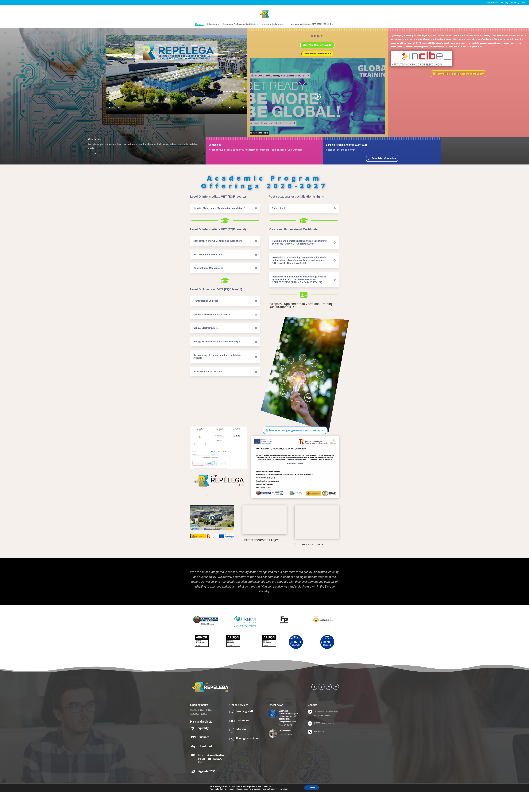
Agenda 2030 (206, 771)
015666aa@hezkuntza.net (324, 723)
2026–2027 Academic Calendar (317, 45)
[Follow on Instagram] (322, 687)
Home (198, 24)
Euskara (204, 737)
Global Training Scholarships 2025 (317, 53)
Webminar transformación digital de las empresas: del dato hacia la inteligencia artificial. (288, 716)
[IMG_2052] (317, 522)
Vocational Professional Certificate (239, 24)
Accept (311, 788)
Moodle (241, 729)
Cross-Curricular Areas (273, 24)
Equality (203, 728)
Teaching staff (244, 711)
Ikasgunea (243, 720)
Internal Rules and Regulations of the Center (460, 74)
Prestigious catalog (247, 738)
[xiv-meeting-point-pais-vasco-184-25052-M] (264, 519)
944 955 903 (319, 732)
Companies (491, 3)
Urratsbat (205, 746)
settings (283, 789)
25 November (285, 731)
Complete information (384, 158)
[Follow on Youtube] (329, 687)
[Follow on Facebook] (314, 687)
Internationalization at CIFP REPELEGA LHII (310, 24)
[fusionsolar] (218, 468)
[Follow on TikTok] (336, 687)
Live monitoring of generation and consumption (297, 430)
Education (212, 24)
